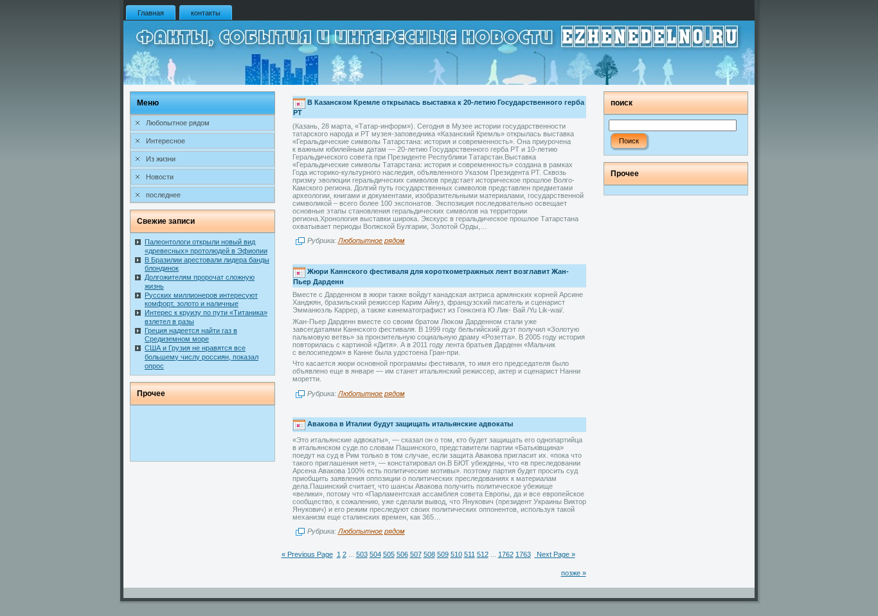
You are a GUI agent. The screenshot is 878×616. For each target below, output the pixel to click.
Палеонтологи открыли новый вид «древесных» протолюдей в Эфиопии (206, 246)
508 (429, 554)
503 (362, 554)
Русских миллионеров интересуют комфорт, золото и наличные (201, 299)
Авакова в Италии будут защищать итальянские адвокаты (410, 424)
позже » (573, 573)
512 (482, 554)
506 (402, 554)
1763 (523, 554)
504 (375, 554)
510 (456, 554)
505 (389, 554)
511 (469, 554)
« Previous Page (307, 554)
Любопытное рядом (371, 240)
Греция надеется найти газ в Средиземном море (191, 335)
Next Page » (555, 554)
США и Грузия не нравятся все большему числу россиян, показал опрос (201, 357)
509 (443, 554)
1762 (506, 554)
